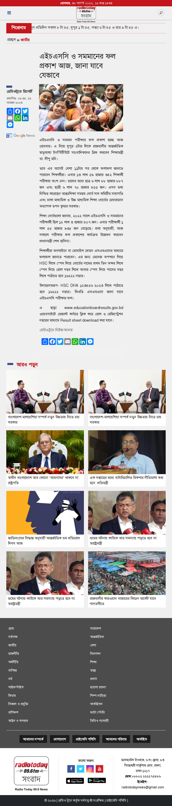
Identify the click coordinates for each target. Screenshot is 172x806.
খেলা (93, 645)
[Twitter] (80, 769)
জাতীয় (25, 39)
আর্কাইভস (96, 704)
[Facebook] (71, 769)
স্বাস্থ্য (93, 670)
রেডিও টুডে (65, 800)
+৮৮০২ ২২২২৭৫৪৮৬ (146, 776)
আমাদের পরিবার (116, 739)
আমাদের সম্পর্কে (33, 739)
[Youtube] (99, 769)
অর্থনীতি (13, 662)
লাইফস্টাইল (15, 687)
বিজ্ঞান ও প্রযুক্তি (18, 704)
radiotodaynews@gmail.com (143, 787)
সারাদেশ (95, 628)
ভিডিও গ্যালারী (99, 721)
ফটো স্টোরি (97, 712)
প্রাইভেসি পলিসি (86, 739)
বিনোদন (95, 653)
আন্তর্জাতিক (97, 637)
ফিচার (12, 695)
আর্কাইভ (142, 739)
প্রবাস (93, 679)
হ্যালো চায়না (98, 687)
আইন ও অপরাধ (18, 721)
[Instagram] (90, 769)
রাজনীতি (13, 653)
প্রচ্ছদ (11, 39)
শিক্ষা (93, 662)
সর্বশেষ (13, 637)
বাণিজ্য (12, 670)
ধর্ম (10, 679)
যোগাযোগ (59, 739)
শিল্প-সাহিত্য (98, 695)
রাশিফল (13, 712)
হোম (11, 628)
